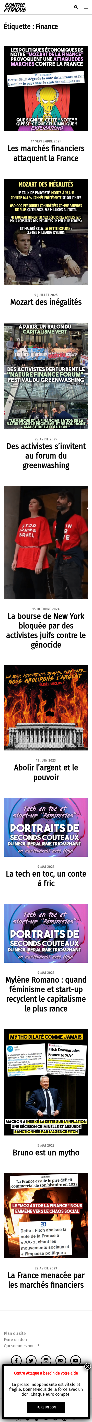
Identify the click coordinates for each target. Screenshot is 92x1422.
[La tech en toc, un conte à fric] (46, 826)
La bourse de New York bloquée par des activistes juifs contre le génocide (46, 630)
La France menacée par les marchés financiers (46, 1280)
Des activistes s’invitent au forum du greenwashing (46, 455)
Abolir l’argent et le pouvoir (46, 772)
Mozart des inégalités (46, 302)
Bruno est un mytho (46, 1152)
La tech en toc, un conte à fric (46, 878)
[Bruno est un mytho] (46, 1082)
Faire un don (15, 1339)
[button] (76, 7)
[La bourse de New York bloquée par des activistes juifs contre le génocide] (46, 542)
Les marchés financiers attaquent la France (46, 153)
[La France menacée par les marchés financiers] (46, 1215)
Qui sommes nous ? (21, 1345)
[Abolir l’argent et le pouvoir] (46, 707)
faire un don (46, 1407)
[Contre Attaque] (15, 6)
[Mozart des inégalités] (46, 231)
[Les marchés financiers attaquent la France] (46, 88)
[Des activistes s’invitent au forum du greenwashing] (46, 375)
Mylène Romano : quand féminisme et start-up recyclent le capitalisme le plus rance (46, 994)
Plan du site (15, 1333)
